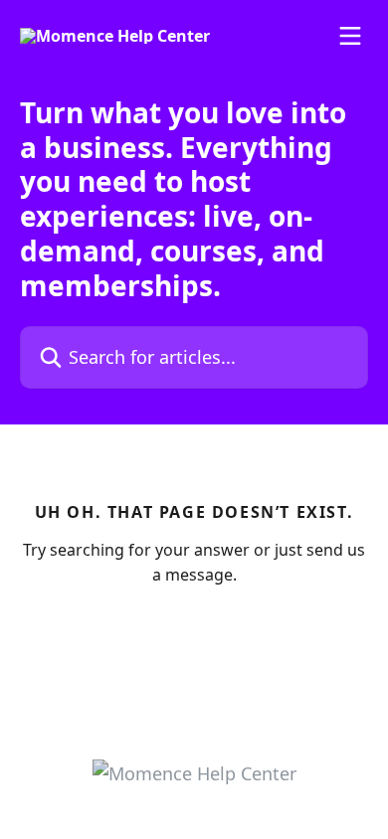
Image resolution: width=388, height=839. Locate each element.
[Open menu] (350, 36)
